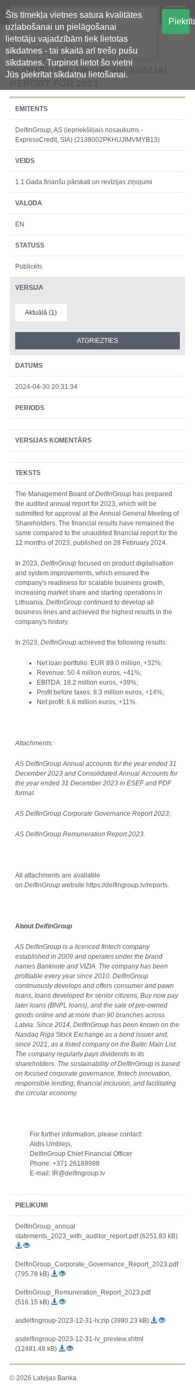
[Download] (19, 1246)
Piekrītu (179, 21)
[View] (26, 1246)
